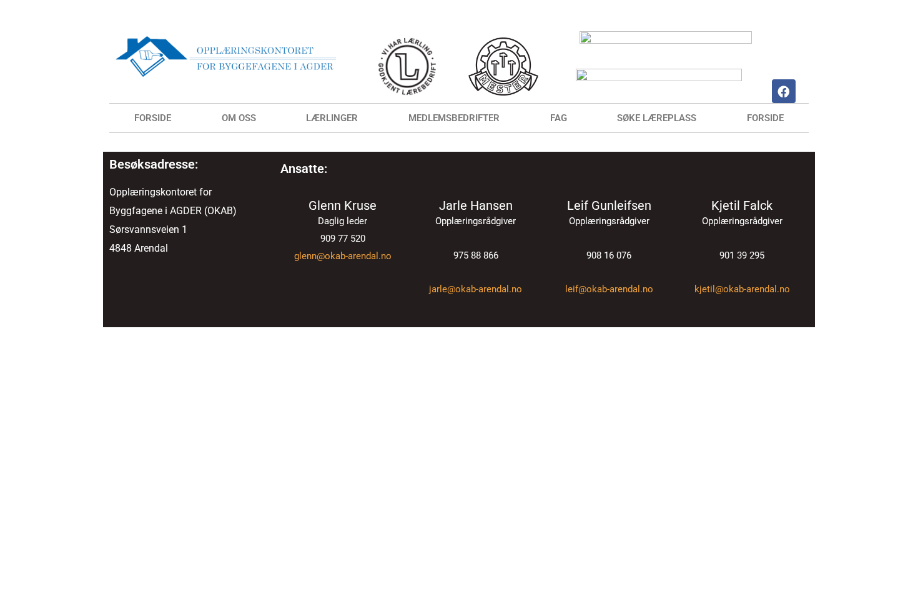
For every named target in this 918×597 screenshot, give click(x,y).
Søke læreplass (656, 118)
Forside (152, 118)
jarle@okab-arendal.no (475, 289)
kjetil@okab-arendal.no (742, 289)
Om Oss (239, 118)
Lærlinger (332, 118)
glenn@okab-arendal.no (343, 256)
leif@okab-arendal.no (609, 289)
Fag (558, 118)
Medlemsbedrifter (454, 118)
